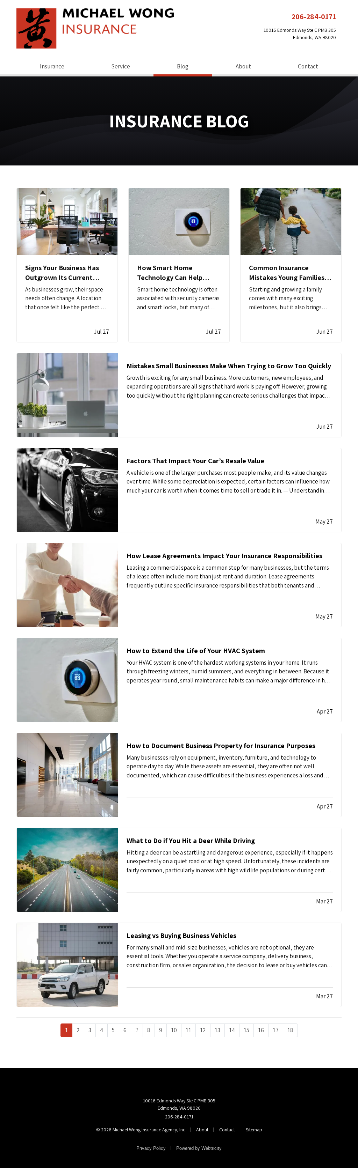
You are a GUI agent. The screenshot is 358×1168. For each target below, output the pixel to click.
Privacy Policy (151, 1148)
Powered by (199, 1148)
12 (203, 1030)
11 (188, 1030)
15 (246, 1030)
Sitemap (254, 1129)
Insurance (52, 66)
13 (217, 1030)
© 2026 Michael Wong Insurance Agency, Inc (140, 1129)
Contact (308, 66)
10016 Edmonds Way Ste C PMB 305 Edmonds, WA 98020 (179, 1104)
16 (261, 1030)
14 (232, 1030)
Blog (194, 66)
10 (174, 1030)
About (243, 66)
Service (120, 66)
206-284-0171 (314, 16)
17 (276, 1030)
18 (290, 1030)
